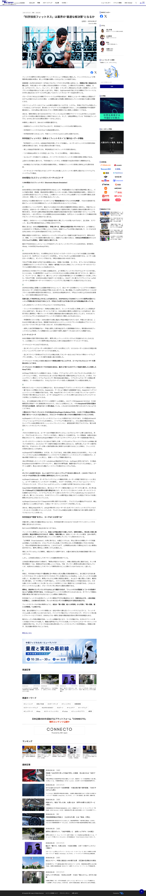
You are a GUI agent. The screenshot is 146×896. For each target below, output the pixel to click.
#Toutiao (65, 711)
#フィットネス (66, 704)
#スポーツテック (53, 704)
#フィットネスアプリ (78, 711)
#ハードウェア (82, 707)
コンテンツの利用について (52, 893)
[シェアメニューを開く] (141, 891)
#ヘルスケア (71, 707)
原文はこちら (27, 633)
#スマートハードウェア (31, 707)
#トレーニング (28, 704)
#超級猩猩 (77, 704)
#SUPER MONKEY (47, 707)
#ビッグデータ (28, 711)
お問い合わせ (75, 893)
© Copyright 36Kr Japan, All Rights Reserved (33, 893)
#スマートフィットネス (51, 711)
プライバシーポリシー (65, 893)
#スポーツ (60, 707)
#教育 (90, 711)
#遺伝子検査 (40, 704)
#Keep (38, 711)
